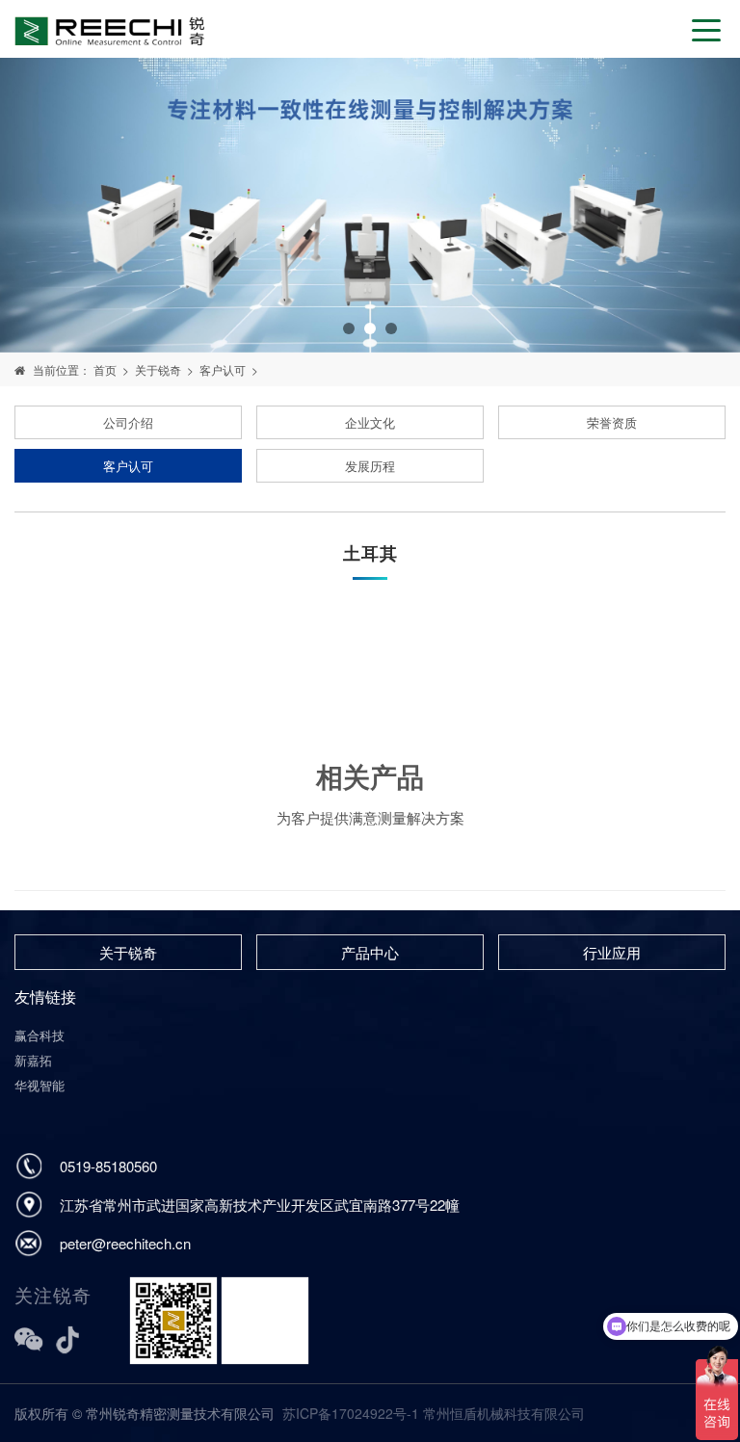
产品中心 (370, 952)
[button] (349, 328)
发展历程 (370, 466)
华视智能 (39, 1085)
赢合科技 (39, 1035)
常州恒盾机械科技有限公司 (504, 1413)
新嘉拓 (33, 1060)
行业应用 (612, 952)
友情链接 (45, 996)
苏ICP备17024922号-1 (350, 1413)
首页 (105, 369)
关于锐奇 (158, 369)
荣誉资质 (612, 422)
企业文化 (370, 422)
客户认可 (222, 369)
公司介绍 (128, 422)
